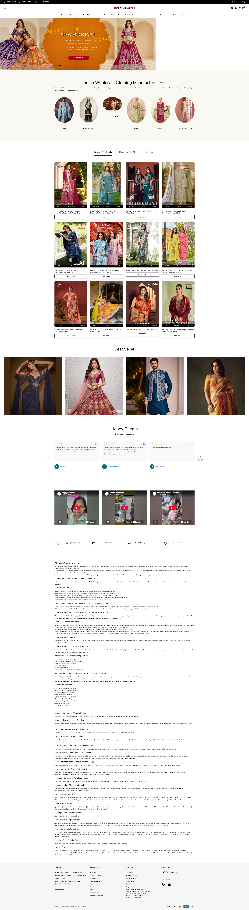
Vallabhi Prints (176, 853)
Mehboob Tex (160, 832)
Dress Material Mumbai (61, 756)
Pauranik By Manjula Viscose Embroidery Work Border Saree (68, 330)
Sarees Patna (109, 723)
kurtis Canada (76, 733)
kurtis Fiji (68, 733)
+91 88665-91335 (65, 884)
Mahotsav (168, 807)
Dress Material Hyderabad (78, 756)
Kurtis (113, 15)
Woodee (170, 798)
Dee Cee (114, 798)
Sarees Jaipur (118, 723)
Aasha (98, 843)
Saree (63, 15)
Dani (119, 832)
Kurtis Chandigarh (147, 740)
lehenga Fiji (70, 781)
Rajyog (119, 807)
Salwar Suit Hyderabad (75, 772)
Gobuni (175, 807)
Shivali (177, 800)
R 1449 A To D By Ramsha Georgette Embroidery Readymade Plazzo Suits (67, 212)
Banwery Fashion (81, 834)
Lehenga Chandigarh (162, 788)
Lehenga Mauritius (117, 781)
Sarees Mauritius (112, 716)
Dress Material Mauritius (138, 749)
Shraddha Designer (75, 843)
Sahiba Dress (103, 832)
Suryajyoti (76, 823)
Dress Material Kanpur (164, 756)
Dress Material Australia (105, 749)
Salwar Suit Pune (112, 772)
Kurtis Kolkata (181, 740)
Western (175, 15)
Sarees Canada (77, 716)
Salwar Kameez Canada (91, 765)
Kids (147, 15)
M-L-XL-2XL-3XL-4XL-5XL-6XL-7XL (178, 322)
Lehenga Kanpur (136, 788)
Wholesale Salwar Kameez (62, 597)
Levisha (131, 823)
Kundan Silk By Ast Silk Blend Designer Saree (142, 270)
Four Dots (98, 834)
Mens (155, 15)
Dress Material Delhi (93, 756)
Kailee (85, 798)
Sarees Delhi (81, 723)
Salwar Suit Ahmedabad (61, 774)
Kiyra (64, 809)
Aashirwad (77, 832)
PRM (95, 798)
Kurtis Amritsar (171, 740)
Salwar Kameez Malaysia (62, 765)
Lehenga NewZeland (130, 781)
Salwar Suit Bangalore (161, 772)
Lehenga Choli (102, 15)
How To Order (94, 887)
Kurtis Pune (98, 740)
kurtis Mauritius (108, 733)
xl (104, 203)
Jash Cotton (98, 823)
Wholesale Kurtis (59, 593)
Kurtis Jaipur (115, 740)
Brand (128, 884)
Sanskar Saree (96, 807)
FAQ (91, 890)
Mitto (145, 800)
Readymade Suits (124, 15)
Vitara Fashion (133, 798)
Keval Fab (65, 843)
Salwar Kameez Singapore (124, 765)
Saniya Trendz (129, 834)
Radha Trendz (112, 843)
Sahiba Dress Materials (158, 823)
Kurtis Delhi (80, 740)
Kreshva (168, 853)
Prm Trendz (69, 825)
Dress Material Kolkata (113, 758)
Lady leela (135, 851)
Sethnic (140, 807)
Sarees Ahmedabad (165, 723)
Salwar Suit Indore (100, 772)
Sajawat (70, 832)
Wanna (93, 800)
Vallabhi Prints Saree (184, 807)
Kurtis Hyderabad (70, 740)
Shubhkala (66, 816)
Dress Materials (88, 15)
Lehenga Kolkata (72, 791)
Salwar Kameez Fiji (76, 765)
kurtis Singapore (97, 733)
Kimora (152, 832)
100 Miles (57, 800)
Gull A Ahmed (97, 825)
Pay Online (129, 872)
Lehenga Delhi (84, 788)
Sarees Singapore (100, 716)
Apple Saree (58, 807)
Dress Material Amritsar (97, 758)
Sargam (115, 832)
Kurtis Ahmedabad (159, 740)
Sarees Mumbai (59, 723)
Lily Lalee (182, 798)
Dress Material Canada (90, 749)
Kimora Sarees (83, 809)
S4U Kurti (77, 853)
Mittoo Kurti (127, 853)
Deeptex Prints (79, 851)
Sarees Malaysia (59, 716)
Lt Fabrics (146, 807)
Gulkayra (84, 832)
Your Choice (58, 832)
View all (162, 82)
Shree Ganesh (157, 825)
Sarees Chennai (59, 726)
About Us (93, 872)
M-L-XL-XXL (178, 263)
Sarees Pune (100, 723)
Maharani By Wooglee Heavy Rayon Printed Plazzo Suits (141, 212)
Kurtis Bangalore (135, 740)
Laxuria (151, 853)
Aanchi (156, 853)
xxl (108, 203)
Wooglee (99, 800)
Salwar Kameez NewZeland (158, 765)
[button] (54, 65)
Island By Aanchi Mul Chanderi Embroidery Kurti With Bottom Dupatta (177, 271)
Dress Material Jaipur (149, 756)
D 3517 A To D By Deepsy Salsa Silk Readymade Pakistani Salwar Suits (102, 212)
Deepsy (89, 825)
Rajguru (162, 853)
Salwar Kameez (74, 15)
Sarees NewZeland (124, 716)
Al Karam (64, 834)
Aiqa (128, 832)
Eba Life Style (58, 836)
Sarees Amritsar (177, 723)
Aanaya (64, 855)
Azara (137, 823)
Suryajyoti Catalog (90, 851)
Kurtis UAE (129, 733)
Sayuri (65, 832)
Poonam (64, 800)
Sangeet (139, 853)
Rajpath (109, 807)
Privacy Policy (94, 878)
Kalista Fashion (67, 807)
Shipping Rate (94, 893)
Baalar (172, 823)
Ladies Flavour (123, 798)
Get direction (59, 888)
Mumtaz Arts (182, 832)
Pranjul (82, 823)
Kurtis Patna (106, 740)
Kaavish (137, 834)
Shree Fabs (71, 834)
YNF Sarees (58, 809)
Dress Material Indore (107, 756)
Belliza (111, 823)
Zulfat (150, 825)
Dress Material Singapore (121, 749)
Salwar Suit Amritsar (76, 774)
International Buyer (132, 875)
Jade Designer (122, 843)
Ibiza (109, 832)
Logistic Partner (95, 884)
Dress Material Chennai (128, 758)
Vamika (182, 800)
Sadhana (178, 823)
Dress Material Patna (135, 756)
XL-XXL (70, 203)
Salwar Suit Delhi (88, 772)
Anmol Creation (155, 807)
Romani (105, 823)
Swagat (96, 832)
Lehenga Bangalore (148, 788)
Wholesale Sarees (59, 591)
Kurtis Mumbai (59, 740)
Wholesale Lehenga (60, 600)
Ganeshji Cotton (145, 823)
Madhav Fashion (59, 825)
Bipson (116, 823)
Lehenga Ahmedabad (176, 788)
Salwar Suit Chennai (103, 774)
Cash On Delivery (95, 881)
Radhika (62, 798)
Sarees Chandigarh (152, 723)
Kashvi (95, 809)
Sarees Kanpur (128, 723)
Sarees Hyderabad (70, 723)
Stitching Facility (131, 878)
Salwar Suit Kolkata (90, 774)
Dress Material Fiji (76, 749)
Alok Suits (57, 823)
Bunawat (124, 807)
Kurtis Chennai (59, 742)
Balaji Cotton (129, 825)
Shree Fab (57, 843)
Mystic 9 (131, 800)
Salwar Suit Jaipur (135, 772)
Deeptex (164, 798)
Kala (127, 823)
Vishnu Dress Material (117, 825)
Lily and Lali (138, 800)
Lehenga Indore (94, 788)
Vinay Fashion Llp (171, 832)
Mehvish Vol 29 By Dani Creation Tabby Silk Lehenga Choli (105, 330)
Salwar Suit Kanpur (148, 772)
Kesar (79, 816)
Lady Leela (117, 800)
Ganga (167, 823)
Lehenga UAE (142, 781)
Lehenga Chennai (83, 791)
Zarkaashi (70, 809)
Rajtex (104, 807)
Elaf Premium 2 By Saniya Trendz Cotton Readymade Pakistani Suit (176, 212)
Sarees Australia (88, 716)
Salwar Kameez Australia (106, 765)
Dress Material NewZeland (155, 749)
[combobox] (7, 8)
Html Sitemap (130, 881)
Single (183, 15)
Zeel (60, 816)
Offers (150, 152)
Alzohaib (174, 834)
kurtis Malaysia (59, 733)
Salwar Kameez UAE (174, 765)
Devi (149, 798)
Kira (90, 809)
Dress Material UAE (170, 749)
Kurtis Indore (89, 740)
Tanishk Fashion (112, 834)
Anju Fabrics (169, 800)
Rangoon (90, 798)
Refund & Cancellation (97, 896)
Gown (134, 15)
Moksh (176, 798)
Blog (127, 887)
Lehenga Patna (115, 788)
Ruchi (100, 809)
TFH (163, 807)
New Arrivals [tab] (103, 152)
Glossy (140, 825)
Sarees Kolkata (187, 723)
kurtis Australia (86, 733)
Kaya (153, 798)
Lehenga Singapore (104, 781)
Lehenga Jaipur (125, 788)
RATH (71, 853)
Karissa (70, 800)
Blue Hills (125, 800)
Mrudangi (76, 800)
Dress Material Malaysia (61, 749)
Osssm (111, 800)
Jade (135, 825)
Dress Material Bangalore (180, 756)
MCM (145, 825)
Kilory (132, 832)
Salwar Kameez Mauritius (141, 765)
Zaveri (66, 836)
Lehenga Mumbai (59, 788)
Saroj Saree (87, 807)
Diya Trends (102, 798)
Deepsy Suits (145, 832)
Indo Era (83, 800)
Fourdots (185, 834)
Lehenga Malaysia (59, 781)
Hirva (88, 800)
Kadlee (189, 798)
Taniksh (56, 798)
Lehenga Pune (105, 788)
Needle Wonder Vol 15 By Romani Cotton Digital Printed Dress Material (104, 271)
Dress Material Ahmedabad (80, 758)
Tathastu (73, 816)
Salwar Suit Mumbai (60, 772)
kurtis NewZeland (119, 733)
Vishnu (183, 853)
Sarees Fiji (68, 716)
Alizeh (109, 798)
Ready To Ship (129, 152)
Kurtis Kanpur (125, 740)
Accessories (164, 15)
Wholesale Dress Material (62, 595)
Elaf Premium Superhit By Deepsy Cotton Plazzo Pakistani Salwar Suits (69, 271)
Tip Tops (155, 800)
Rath (114, 807)
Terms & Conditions (96, 875)
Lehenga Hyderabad (72, 788)
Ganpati (83, 825)
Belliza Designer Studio (156, 834)
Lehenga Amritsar (59, 791)
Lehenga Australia (91, 781)
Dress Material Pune (121, 756)
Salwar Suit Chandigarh (177, 772)
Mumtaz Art (89, 823)
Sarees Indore (91, 723)
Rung (149, 800)
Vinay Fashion (186, 823)
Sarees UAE (134, 716)
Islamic (140, 15)
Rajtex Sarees (58, 851)
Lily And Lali (142, 851)
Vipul (104, 809)
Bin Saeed (106, 825)
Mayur (70, 823)
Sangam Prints (77, 807)
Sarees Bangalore (139, 723)
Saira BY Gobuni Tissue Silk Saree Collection (141, 330)
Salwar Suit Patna (123, 772)
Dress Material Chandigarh (62, 758)
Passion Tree (143, 798)
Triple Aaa (77, 825)
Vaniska (158, 798)
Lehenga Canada (80, 781)
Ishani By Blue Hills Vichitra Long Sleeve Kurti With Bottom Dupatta (178, 330)
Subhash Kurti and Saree (74, 798)
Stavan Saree (132, 807)
